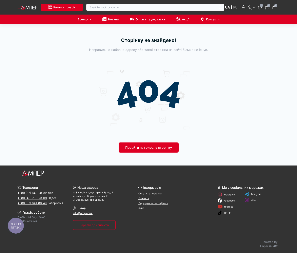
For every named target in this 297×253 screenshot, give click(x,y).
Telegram (256, 194)
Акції (185, 19)
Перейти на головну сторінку (148, 147)
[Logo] (27, 7)
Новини (113, 19)
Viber (254, 200)
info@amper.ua (83, 213)
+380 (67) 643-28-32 (32, 193)
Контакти (212, 19)
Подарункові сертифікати (153, 203)
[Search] (221, 7)
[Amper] (82, 173)
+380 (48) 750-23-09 (32, 198)
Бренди (83, 19)
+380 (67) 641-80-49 (32, 203)
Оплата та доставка (150, 19)
